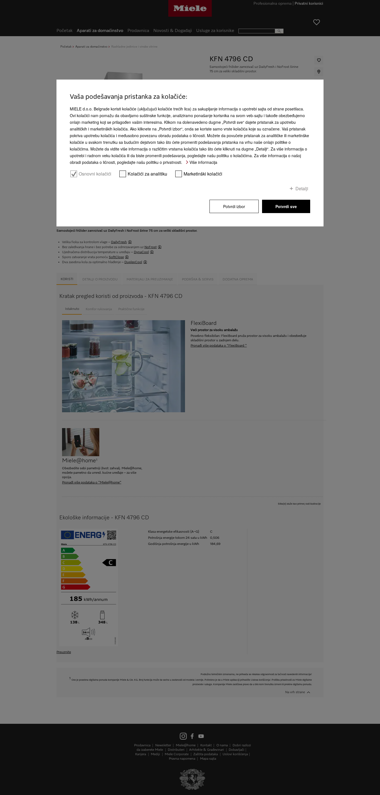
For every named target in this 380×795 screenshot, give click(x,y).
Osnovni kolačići (95, 174)
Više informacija (203, 162)
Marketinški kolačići (203, 174)
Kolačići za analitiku (147, 174)
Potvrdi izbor (234, 206)
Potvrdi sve (286, 206)
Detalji (301, 188)
